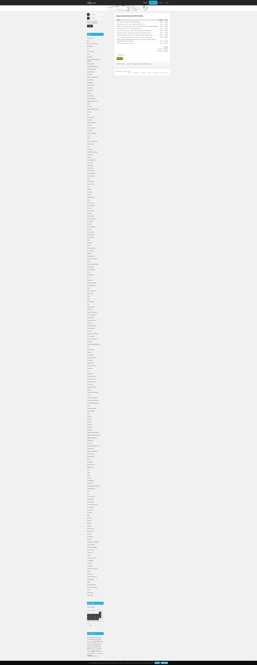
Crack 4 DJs (90, 162)
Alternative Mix (91, 64)
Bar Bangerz (90, 80)
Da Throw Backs (91, 173)
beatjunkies (98, 637)
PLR (88, 491)
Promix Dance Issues (92, 504)
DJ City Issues (90, 202)
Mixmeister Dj (90, 448)
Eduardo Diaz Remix (92, 312)
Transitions (90, 566)
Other (88, 475)
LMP (88, 414)
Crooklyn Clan (90, 170)
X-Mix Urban (90, 595)
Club (88, 146)
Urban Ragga (90, 579)
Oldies (88, 472)
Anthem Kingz (90, 72)
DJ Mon (89, 245)
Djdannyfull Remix (91, 283)
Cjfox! (88, 138)
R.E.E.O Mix (89, 512)
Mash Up (89, 419)
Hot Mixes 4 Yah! (91, 381)
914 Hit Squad (90, 51)
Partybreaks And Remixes (93, 486)
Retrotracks (90, 536)
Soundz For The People (93, 542)
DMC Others (90, 293)
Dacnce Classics (91, 176)
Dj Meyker (89, 243)
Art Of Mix (89, 74)
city (95, 639)
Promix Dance (90, 502)
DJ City (88, 200)
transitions (101, 653)
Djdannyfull (90, 280)
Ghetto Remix (90, 363)
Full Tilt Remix (90, 349)
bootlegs (88, 639)
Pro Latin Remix (91, 496)
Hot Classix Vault (91, 379)
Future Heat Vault (91, 357)
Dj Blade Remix (91, 197)
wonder (95, 656)
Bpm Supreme (90, 117)
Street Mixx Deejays (92, 547)
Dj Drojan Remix (91, 227)
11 (90, 617)
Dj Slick (89, 261)
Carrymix (89, 125)
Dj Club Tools (90, 210)
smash (102, 651)
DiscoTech (89, 192)
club (99, 639)
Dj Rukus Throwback (92, 259)
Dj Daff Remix (90, 216)
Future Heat (90, 355)
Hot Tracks (90, 384)
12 (93, 617)
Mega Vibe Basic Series (93, 432)
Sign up (120, 58)
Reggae (89, 526)
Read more (164, 663)
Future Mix (89, 360)
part (91, 648)
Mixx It (88, 459)
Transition (89, 563)
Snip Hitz (89, 539)
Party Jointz (90, 483)
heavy (99, 642)
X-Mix (88, 590)
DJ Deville (89, 224)
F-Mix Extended (91, 328)
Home (145, 3)
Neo (88, 470)
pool (96, 648)
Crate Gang (90, 168)
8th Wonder (90, 46)
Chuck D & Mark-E (91, 133)
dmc (88, 643)
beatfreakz (93, 637)
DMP (88, 296)
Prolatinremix (90, 499)
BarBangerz (90, 82)
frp (97, 642)
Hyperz (89, 389)
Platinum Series (91, 488)
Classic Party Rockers (92, 141)
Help (160, 3)
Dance (88, 178)
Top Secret (90, 552)
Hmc (88, 371)
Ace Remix (89, 57)
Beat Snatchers (91, 85)
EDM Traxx (90, 309)
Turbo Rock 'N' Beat (92, 568)
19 (93, 619)
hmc (88, 645)
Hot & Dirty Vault (91, 376)
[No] (255, 663)
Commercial (90, 154)
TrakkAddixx (90, 560)
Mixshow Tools (91, 454)
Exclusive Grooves (91, 320)
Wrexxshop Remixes (92, 587)
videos (90, 655)
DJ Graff (89, 229)
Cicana (88, 136)
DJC (88, 277)
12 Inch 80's (90, 38)
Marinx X (89, 416)
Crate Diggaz (90, 165)
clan (97, 639)
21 (97, 619)
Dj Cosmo (89, 213)
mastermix (89, 647)
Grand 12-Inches (91, 365)
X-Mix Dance (90, 592)
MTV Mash (90, 462)
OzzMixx (89, 478)
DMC (88, 288)
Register (153, 3)
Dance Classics (90, 181)
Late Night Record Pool (93, 403)
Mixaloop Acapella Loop (93, 446)
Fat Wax (89, 331)
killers (94, 645)
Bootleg (89, 112)
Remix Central (90, 528)
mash (100, 645)
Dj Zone (129, 64)
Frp (88, 347)
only (99, 647)
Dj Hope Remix (90, 235)
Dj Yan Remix (90, 275)
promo (99, 649)
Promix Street (90, 507)
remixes (98, 651)
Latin (88, 405)
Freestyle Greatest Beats (93, 344)
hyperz (90, 645)
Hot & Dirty (90, 373)
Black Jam (89, 106)
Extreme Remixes (91, 325)
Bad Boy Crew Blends (92, 77)
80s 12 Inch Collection (92, 43)
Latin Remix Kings (91, 408)
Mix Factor (89, 443)
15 (100, 617)
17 (88, 619)
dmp (91, 642)
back (90, 637)
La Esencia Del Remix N (93, 400)
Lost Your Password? (92, 23)
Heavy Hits (89, 368)
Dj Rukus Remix (91, 256)
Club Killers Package (92, 152)
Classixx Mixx (90, 144)
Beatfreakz (90, 88)
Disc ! (88, 186)
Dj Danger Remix (91, 219)
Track (88, 555)
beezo (149, 64)
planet (94, 648)
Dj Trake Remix (91, 269)
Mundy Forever (91, 464)
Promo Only (90, 510)
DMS (88, 299)
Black (88, 104)
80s (88, 41)
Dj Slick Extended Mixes (93, 264)
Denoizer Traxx (91, 184)
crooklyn (98, 641)
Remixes (89, 534)
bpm (88, 114)
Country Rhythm (91, 160)
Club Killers (90, 149)
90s (88, 49)
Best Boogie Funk (91, 98)
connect (88, 641)
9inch (88, 54)
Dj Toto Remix (90, 267)
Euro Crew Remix (91, 315)
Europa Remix (90, 317)
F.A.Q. (167, 3)
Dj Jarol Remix (90, 237)
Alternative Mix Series (92, 66)
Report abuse (164, 73)
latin (97, 645)
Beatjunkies (90, 90)
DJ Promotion (90, 251)
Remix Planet (90, 531)
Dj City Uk (89, 208)
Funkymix (89, 352)
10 (88, 617)
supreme (89, 653)
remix (93, 651)
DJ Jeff (88, 240)
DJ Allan (89, 194)
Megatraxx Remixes (92, 438)
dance (102, 641)
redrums (89, 651)
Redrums (89, 520)
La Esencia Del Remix (92, 397)
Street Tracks (90, 550)
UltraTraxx (89, 574)
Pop (88, 494)
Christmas (89, 130)
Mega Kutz (89, 430)
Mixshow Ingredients (92, 451)
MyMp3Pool (90, 467)
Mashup (89, 422)
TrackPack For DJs (91, 558)
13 (95, 617)
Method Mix (90, 440)
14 (97, 617)
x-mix (98, 656)
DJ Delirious (90, 221)
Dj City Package (91, 205)
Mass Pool (89, 424)
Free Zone (89, 341)
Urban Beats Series (92, 576)
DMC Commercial (91, 291)
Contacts (143, 73)
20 (95, 619)
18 (90, 619)
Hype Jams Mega (91, 387)
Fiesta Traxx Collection (92, 333)
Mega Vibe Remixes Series (93, 435)
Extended (89, 323)
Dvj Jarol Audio (90, 307)
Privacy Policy (156, 73)
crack (91, 641)
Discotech (89, 189)
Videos (88, 582)
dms (93, 643)
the (93, 653)
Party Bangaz (90, 480)
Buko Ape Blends (91, 122)
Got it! (157, 663)
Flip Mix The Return (92, 339)
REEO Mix (89, 523)
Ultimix (89, 571)
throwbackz (96, 653)
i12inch (89, 395)
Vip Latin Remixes (91, 584)
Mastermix (89, 427)
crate (94, 641)
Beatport (89, 93)
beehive (145, 64)
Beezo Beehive (91, 96)
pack (88, 649)
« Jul (90, 625)
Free (95, 643)
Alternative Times (91, 69)
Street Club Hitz (91, 544)
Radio (88, 515)
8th (87, 637)
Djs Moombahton (91, 285)
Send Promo (136, 73)
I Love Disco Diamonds (92, 392)
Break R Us (90, 120)
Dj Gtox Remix (90, 232)
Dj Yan (88, 272)
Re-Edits (89, 518)
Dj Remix (89, 253)
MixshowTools (90, 456)
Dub (88, 304)
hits (101, 643)
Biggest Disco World (92, 101)
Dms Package (90, 301)
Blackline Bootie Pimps (93, 109)
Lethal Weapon (91, 411)
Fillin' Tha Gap (90, 336)
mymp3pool (95, 647)
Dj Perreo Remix (91, 248)
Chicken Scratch (91, 128)
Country (89, 157)
